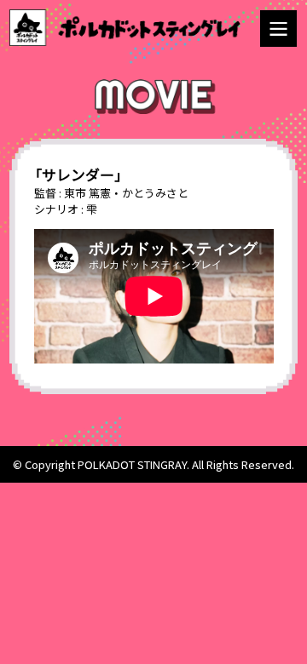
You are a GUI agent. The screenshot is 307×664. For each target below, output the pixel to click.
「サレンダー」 (78, 174)
